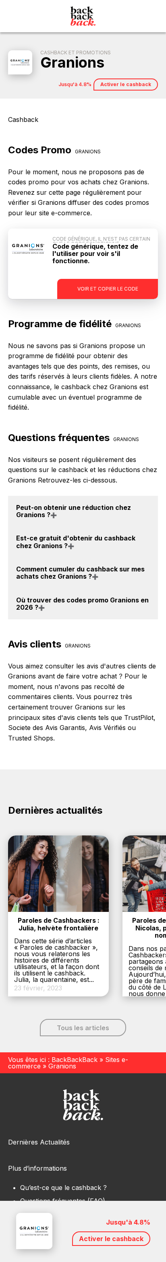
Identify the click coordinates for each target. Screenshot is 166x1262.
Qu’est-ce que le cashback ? (63, 1188)
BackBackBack (75, 1060)
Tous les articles (83, 1028)
